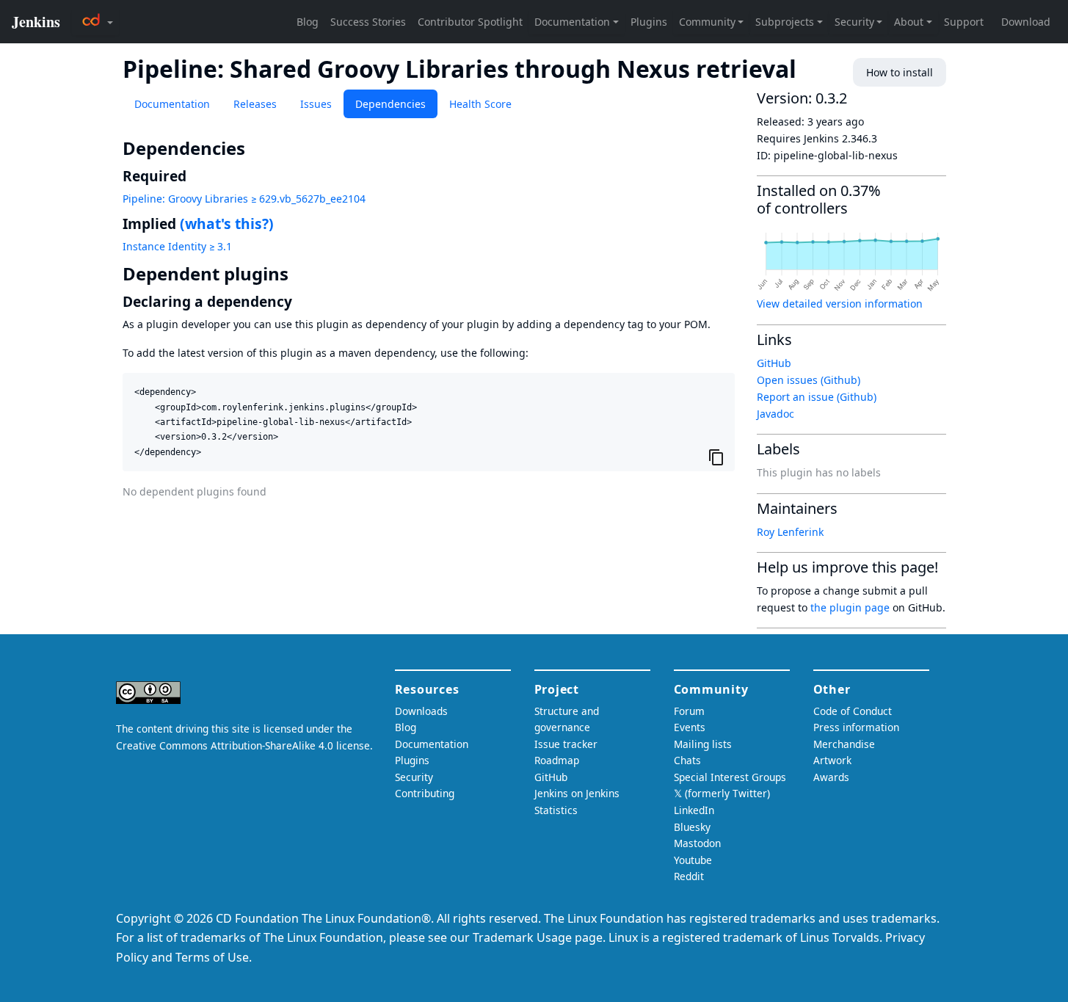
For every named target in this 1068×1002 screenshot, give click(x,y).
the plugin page (850, 607)
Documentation (172, 104)
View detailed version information (840, 304)
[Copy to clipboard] (716, 456)
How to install (899, 72)
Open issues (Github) (808, 380)
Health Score (480, 104)
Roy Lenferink (790, 532)
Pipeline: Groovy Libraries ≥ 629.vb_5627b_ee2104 (244, 199)
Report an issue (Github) (816, 397)
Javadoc (775, 414)
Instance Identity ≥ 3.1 (177, 246)
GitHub (774, 363)
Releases (255, 104)
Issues (316, 104)
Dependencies (390, 104)
